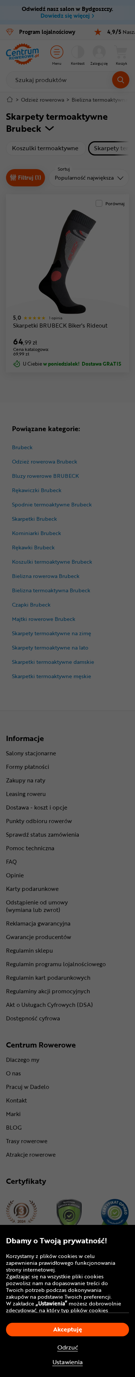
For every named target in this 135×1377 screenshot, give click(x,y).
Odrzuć (67, 1347)
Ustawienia (67, 1362)
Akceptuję (67, 1329)
